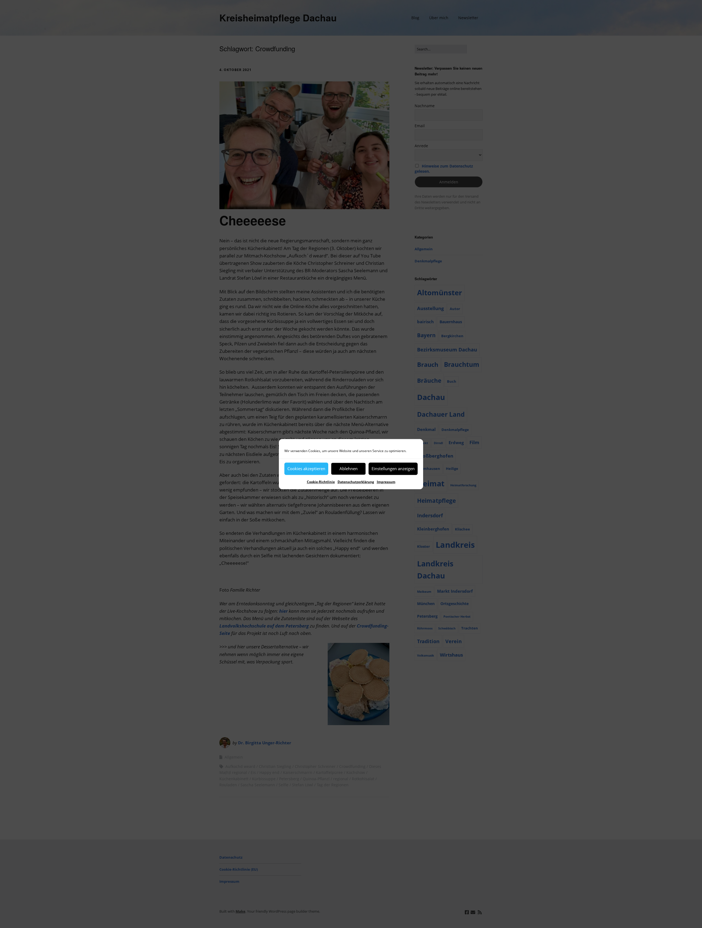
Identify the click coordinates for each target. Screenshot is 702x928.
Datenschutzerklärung (356, 481)
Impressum (386, 481)
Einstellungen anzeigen (393, 468)
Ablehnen (348, 468)
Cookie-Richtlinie (321, 481)
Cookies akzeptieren (306, 468)
